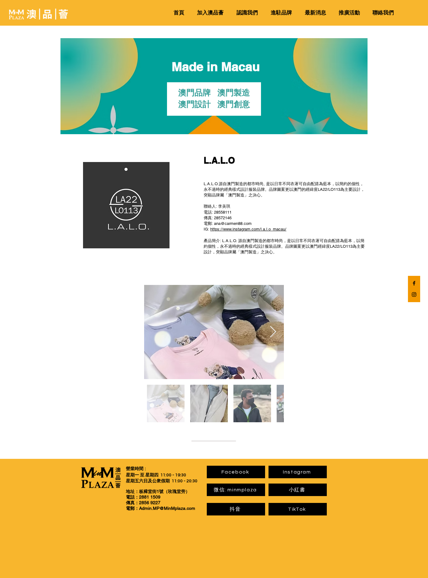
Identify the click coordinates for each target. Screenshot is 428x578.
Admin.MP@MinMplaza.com (167, 508)
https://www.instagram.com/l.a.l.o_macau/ (248, 229)
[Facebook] (414, 283)
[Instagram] (414, 294)
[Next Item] (273, 332)
